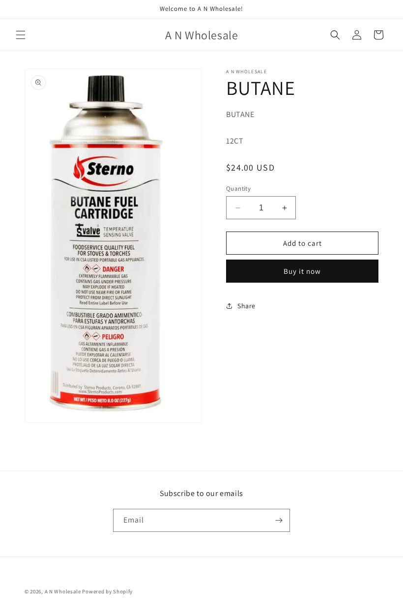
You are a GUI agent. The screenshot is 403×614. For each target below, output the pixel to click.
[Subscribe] (278, 520)
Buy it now (302, 271)
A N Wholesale (63, 591)
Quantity (238, 188)
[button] (20, 35)
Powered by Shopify (107, 591)
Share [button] (246, 305)
